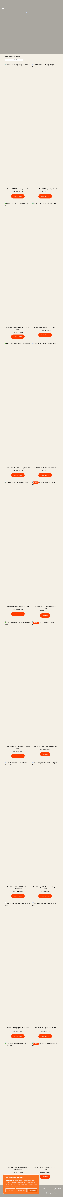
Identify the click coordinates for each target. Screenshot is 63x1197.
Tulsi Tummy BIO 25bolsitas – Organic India (45, 1168)
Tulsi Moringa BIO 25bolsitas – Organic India (45, 887)
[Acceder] (51, 8)
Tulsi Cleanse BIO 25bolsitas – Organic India (18, 747)
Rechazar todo (21, 1190)
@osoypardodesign (52, 1193)
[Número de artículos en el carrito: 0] (54, 8)
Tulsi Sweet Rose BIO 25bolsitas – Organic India (17, 1168)
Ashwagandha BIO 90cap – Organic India (45, 189)
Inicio (6, 56)
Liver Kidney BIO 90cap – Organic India (18, 468)
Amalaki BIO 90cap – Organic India (18, 189)
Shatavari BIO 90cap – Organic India (45, 468)
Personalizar (10, 1190)
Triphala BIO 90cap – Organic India (18, 606)
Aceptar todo (32, 1190)
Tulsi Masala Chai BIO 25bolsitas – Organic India (18, 887)
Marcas (11, 56)
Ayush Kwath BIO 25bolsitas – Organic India (18, 328)
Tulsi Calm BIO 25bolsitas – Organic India (45, 607)
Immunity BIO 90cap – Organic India (45, 327)
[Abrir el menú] (3, 8)
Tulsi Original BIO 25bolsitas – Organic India (18, 1028)
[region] (21, 1184)
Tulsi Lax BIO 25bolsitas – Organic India (45, 746)
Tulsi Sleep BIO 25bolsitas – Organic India (45, 1028)
